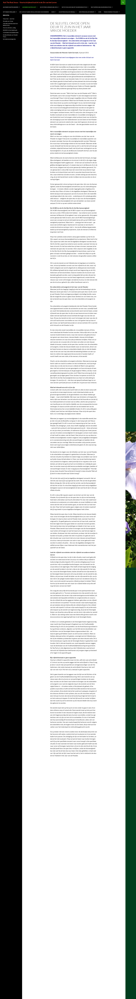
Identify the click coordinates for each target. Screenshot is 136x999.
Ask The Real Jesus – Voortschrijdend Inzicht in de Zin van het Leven (30, 2)
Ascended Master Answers (10, 7)
